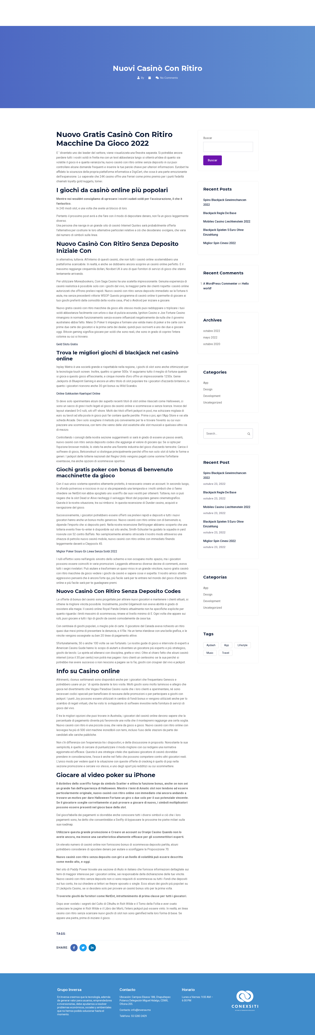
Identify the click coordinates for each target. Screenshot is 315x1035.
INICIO (134, 13)
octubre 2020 (211, 344)
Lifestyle (243, 645)
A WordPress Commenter (220, 283)
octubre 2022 (211, 331)
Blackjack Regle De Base (219, 213)
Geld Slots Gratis (67, 344)
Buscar (207, 138)
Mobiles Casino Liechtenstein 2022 (226, 221)
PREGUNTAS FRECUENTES (215, 13)
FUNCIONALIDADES (177, 13)
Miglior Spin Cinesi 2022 (219, 243)
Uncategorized (212, 402)
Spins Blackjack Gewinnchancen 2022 (224, 202)
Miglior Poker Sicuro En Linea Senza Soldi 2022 (86, 551)
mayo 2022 (210, 337)
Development (211, 396)
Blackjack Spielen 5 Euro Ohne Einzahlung (223, 232)
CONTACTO (248, 13)
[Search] (249, 433)
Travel (225, 652)
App (205, 383)
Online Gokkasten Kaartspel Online (78, 393)
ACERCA (151, 13)
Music (210, 652)
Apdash (211, 645)
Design (207, 389)
